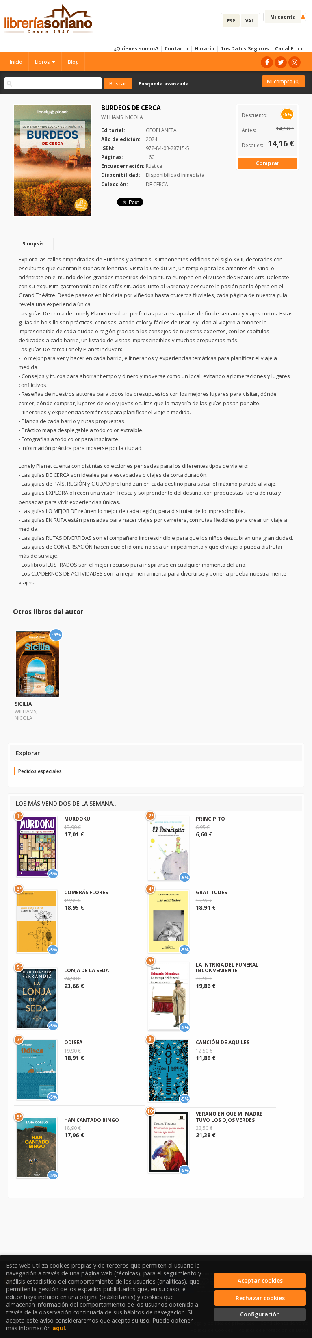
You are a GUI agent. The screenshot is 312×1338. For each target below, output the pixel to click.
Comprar (268, 163)
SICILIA (23, 703)
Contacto (176, 48)
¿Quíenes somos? (136, 48)
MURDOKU (77, 818)
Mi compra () (283, 81)
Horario (204, 48)
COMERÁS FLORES (86, 892)
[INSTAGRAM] (294, 62)
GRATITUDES (211, 892)
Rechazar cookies (260, 1298)
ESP (231, 20)
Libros (43, 61)
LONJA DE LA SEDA (86, 970)
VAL (249, 20)
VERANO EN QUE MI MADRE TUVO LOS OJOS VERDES (229, 1116)
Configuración (260, 1314)
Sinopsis (33, 243)
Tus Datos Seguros (245, 48)
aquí (58, 1328)
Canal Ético (289, 48)
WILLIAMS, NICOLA (122, 117)
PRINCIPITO (210, 818)
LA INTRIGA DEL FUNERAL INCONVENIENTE (227, 967)
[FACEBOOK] (267, 62)
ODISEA (73, 1042)
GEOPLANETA (161, 130)
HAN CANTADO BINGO (91, 1119)
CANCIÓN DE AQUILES (222, 1042)
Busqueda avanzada (164, 83)
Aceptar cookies (260, 1280)
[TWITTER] (281, 62)
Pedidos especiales (40, 771)
